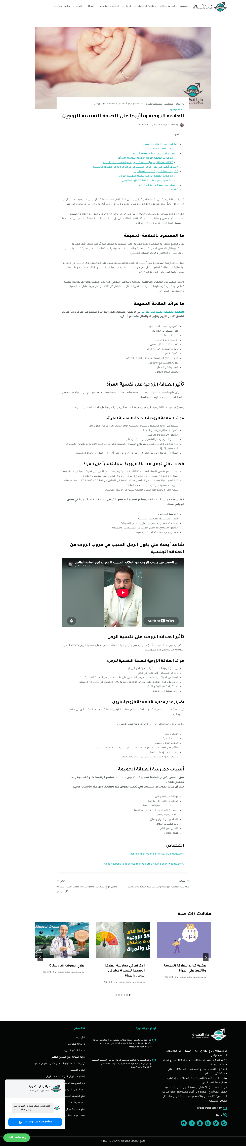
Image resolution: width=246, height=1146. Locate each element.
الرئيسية (184, 6)
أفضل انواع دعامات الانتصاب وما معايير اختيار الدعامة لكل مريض (87, 886)
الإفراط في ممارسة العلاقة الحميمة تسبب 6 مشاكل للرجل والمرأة (125, 971)
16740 (219, 1115)
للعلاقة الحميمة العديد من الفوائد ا (162, 312)
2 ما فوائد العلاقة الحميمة (163, 149)
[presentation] (184, 940)
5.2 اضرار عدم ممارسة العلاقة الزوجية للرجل (147, 180)
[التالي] (40, 957)
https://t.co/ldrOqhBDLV (140, 1067)
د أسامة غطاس (168, 6)
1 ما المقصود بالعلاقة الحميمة (160, 144)
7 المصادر (172, 190)
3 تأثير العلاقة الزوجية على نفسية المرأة (155, 153)
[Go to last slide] (206, 957)
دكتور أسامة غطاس (161, 125)
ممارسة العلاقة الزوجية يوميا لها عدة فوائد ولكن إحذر (158, 884)
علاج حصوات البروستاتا (66, 966)
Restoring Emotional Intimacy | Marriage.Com (157, 854)
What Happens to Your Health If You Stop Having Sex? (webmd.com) (144, 864)
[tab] (130, 995)
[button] (35, 1122)
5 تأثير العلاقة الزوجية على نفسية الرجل (156, 171)
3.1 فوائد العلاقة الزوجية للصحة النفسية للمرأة (146, 158)
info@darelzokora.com (209, 1108)
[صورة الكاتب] (182, 125)
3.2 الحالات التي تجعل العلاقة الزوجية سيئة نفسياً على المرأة (138, 162)
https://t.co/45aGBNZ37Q (140, 1047)
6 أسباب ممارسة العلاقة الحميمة (158, 185)
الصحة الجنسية (177, 110)
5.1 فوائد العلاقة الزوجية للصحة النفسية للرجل (146, 176)
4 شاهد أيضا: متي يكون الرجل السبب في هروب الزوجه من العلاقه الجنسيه (135, 167)
